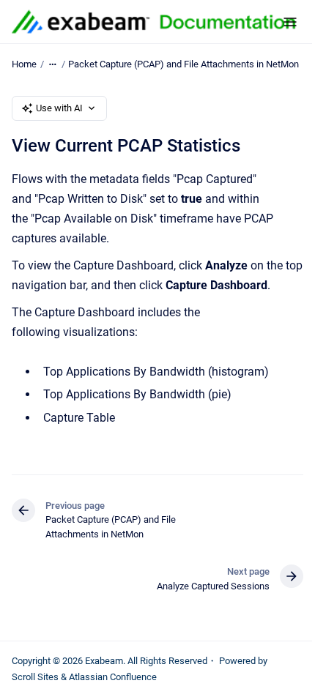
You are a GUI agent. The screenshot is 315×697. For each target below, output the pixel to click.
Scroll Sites (35, 676)
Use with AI (59, 107)
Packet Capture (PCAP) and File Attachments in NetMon (183, 64)
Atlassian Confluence (113, 676)
